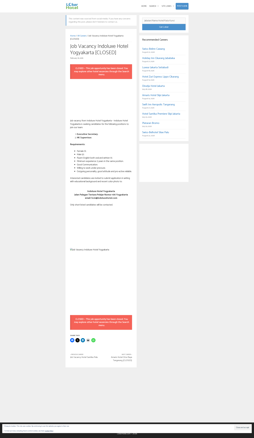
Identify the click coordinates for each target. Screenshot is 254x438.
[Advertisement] (101, 99)
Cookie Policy (49, 431)
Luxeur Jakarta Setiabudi (155, 67)
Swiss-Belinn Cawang (153, 49)
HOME (144, 6)
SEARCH (152, 6)
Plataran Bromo (150, 123)
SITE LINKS (166, 6)
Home (73, 36)
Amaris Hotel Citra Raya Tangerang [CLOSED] (121, 358)
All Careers (82, 36)
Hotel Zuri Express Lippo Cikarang (160, 77)
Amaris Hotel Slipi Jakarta (155, 95)
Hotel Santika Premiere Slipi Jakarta (161, 114)
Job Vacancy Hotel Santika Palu (84, 357)
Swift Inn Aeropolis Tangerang (158, 104)
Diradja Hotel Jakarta (153, 86)
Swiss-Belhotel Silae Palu (155, 132)
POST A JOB (182, 6)
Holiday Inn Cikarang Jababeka (158, 58)
